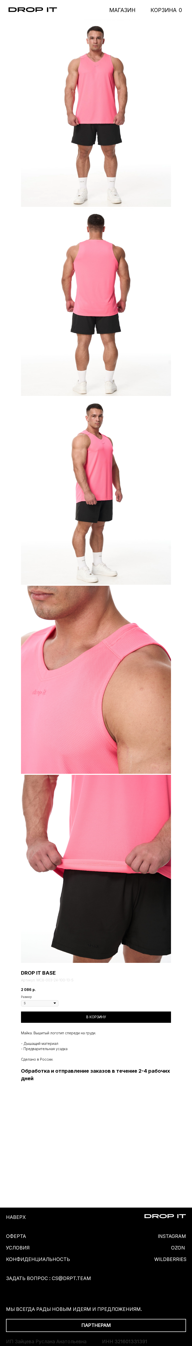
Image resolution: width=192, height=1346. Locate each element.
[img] (33, 9)
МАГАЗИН (122, 10)
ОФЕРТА (16, 1236)
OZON (178, 1248)
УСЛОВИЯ (18, 1248)
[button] (96, 1325)
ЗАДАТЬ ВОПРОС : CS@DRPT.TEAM (48, 1278)
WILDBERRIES (170, 1259)
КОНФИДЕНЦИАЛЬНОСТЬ (38, 1259)
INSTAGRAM (172, 1236)
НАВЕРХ (16, 1217)
